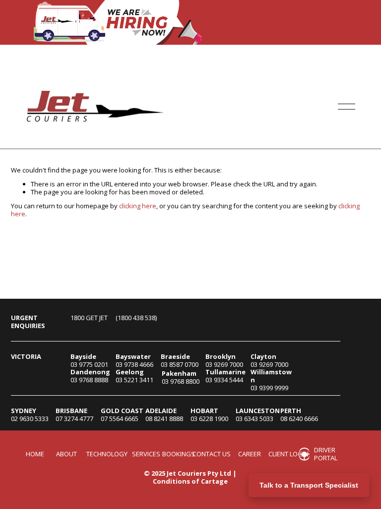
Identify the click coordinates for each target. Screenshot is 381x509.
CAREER (249, 454)
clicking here (137, 205)
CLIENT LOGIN (288, 454)
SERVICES (146, 454)
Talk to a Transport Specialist (308, 485)
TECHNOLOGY (106, 454)
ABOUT (66, 454)
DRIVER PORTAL (325, 454)
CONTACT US (211, 454)
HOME (35, 454)
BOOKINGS (178, 454)
